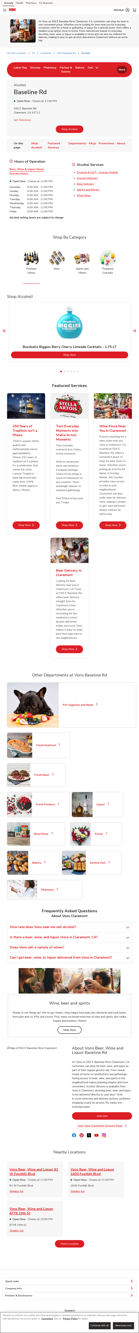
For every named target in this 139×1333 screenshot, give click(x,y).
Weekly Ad (16, 1191)
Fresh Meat (43, 775)
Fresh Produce (47, 804)
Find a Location (72, 1244)
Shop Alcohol (70, 129)
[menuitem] (20, 69)
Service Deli (99, 862)
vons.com (114, 1116)
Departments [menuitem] (77, 143)
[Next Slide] (134, 331)
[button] (122, 10)
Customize (47, 1318)
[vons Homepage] (12, 10)
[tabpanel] (69, 332)
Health (19, 3)
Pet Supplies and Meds (78, 705)
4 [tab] (71, 371)
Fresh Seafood (47, 745)
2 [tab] (64, 371)
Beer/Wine (42, 834)
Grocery (8, 3)
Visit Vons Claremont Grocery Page (104, 1126)
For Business (46, 3)
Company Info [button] (13, 1288)
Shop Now (83, 355)
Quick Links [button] (12, 1281)
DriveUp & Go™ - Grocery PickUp (97, 172)
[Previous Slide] (4, 331)
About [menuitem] (121, 143)
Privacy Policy (70, 1318)
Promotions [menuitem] (106, 143)
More (122, 70)
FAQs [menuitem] (92, 143)
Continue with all (100, 1325)
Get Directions (22, 120)
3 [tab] (68, 371)
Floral (100, 834)
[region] (69, 1322)
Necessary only (123, 1325)
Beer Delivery (85, 184)
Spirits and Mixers (88, 190)
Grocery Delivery (87, 178)
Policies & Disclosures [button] (18, 1295)
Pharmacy (31, 3)
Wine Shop (84, 195)
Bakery (38, 862)
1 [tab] (61, 371)
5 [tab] (74, 371)
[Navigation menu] (4, 10)
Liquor (102, 804)
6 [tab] (78, 371)
